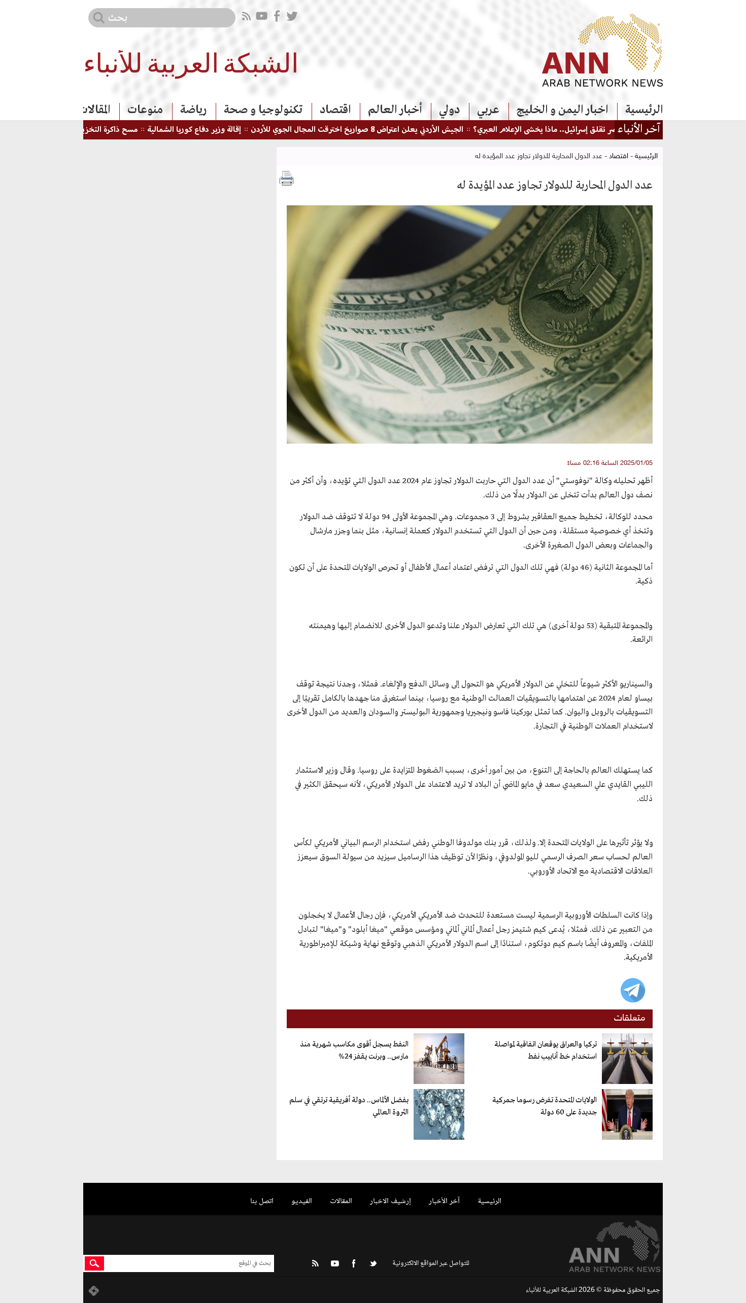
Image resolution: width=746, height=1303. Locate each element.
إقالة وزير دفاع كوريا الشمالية (223, 130)
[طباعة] (286, 178)
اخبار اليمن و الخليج (562, 110)
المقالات (94, 110)
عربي (488, 110)
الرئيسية (644, 110)
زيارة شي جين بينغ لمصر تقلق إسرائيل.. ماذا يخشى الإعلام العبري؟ (608, 130)
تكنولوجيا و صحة (263, 110)
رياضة (193, 110)
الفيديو (301, 1201)
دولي (449, 110)
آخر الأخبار (444, 1201)
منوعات (145, 110)
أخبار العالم (395, 110)
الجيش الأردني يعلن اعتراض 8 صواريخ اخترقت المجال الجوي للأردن (386, 130)
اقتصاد (335, 110)
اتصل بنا (262, 1201)
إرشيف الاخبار (390, 1201)
